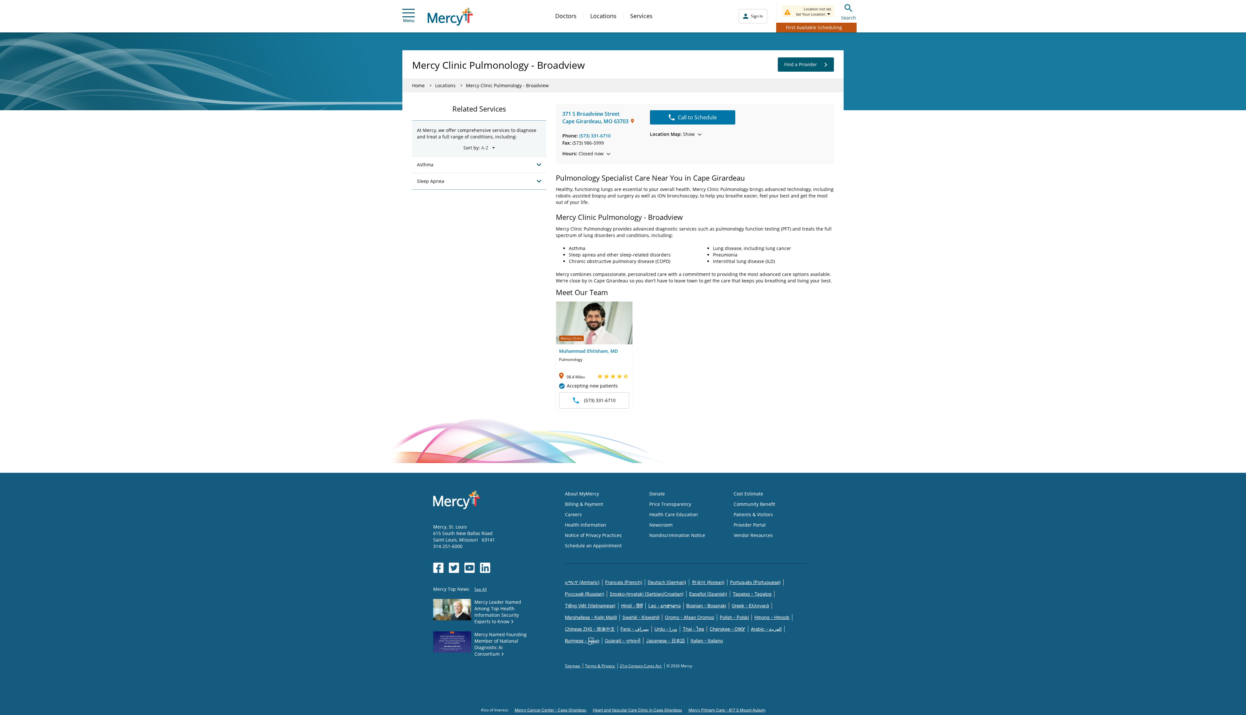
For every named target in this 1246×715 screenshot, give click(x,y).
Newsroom (661, 525)
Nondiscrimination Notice (677, 535)
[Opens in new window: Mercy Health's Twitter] (454, 568)
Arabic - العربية (766, 629)
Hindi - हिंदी (632, 605)
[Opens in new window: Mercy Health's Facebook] (438, 568)
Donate (657, 494)
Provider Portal (750, 525)
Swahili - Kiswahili (640, 617)
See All (480, 589)
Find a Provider (800, 64)
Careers (573, 514)
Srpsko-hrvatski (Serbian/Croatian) (647, 594)
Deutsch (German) (667, 582)
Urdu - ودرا (665, 629)
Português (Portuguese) (755, 582)
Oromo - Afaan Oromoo (689, 617)
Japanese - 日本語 (665, 640)
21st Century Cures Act (641, 666)
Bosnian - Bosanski (706, 605)
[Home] (450, 17)
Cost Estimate (748, 494)
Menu (408, 20)
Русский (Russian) (584, 594)
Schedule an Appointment (593, 545)
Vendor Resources (753, 535)
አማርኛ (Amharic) (582, 582)
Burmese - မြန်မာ (582, 640)
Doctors (566, 16)
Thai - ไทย (693, 629)
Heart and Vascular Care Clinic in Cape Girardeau (637, 710)
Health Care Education (673, 514)
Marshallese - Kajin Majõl (591, 617)
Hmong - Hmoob (771, 617)
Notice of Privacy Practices (593, 535)
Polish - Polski (734, 617)
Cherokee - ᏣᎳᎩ (727, 629)
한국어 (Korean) (708, 582)
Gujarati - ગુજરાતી (623, 640)
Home (418, 85)
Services (641, 16)
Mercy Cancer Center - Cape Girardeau (550, 710)
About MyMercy (582, 494)
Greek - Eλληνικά (750, 605)
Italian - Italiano (706, 640)
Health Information (585, 525)
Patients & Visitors (753, 514)
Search (848, 18)
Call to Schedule (697, 117)
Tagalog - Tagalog (752, 594)
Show (672, 134)
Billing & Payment (584, 504)
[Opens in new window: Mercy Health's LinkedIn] (485, 568)
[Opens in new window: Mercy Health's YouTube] (469, 568)
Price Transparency (670, 504)
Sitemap (573, 666)
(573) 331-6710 (595, 136)
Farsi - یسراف (634, 629)
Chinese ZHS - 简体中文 (590, 629)
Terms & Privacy (600, 666)
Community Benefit (754, 504)
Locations (603, 16)
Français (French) (623, 582)
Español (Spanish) (708, 594)
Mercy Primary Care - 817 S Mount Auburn (727, 710)
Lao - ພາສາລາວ (664, 605)
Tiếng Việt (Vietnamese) (590, 605)
